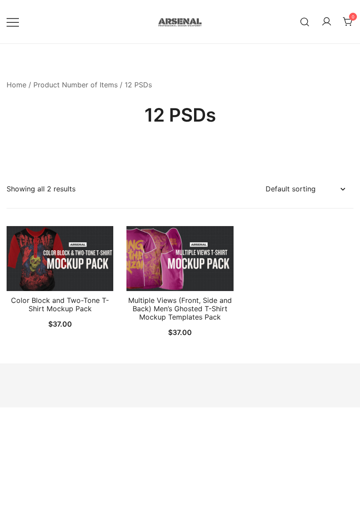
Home (16, 84)
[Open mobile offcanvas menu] (13, 22)
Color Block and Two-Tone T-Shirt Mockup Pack (60, 304)
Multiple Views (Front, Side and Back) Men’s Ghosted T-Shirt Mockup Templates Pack (180, 308)
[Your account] (326, 22)
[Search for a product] (304, 22)
